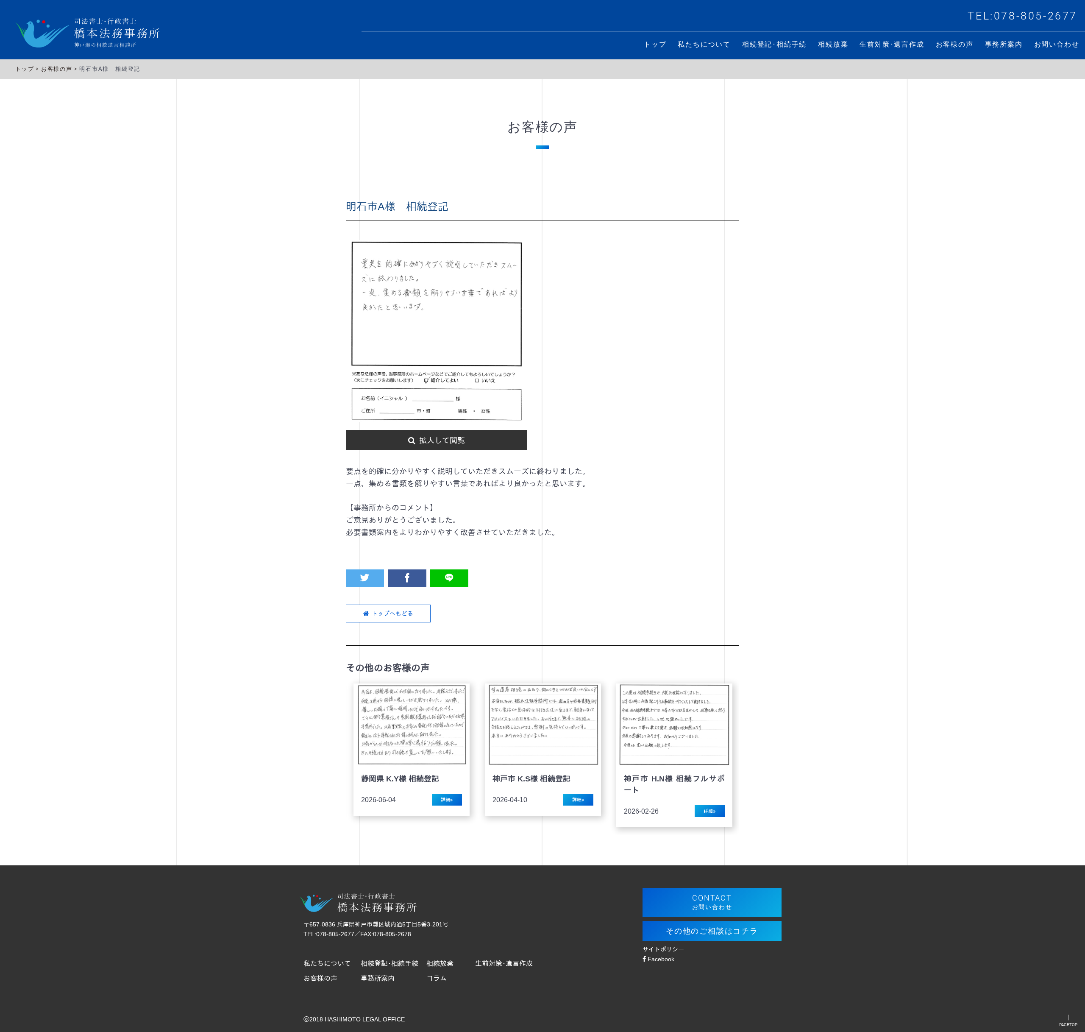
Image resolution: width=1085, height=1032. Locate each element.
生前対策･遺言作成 (504, 963)
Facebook (660, 959)
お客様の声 (320, 978)
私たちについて (327, 963)
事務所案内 (378, 978)
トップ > (28, 69)
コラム (436, 978)
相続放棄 (439, 963)
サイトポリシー (663, 949)
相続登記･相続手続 (389, 963)
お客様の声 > (60, 69)
